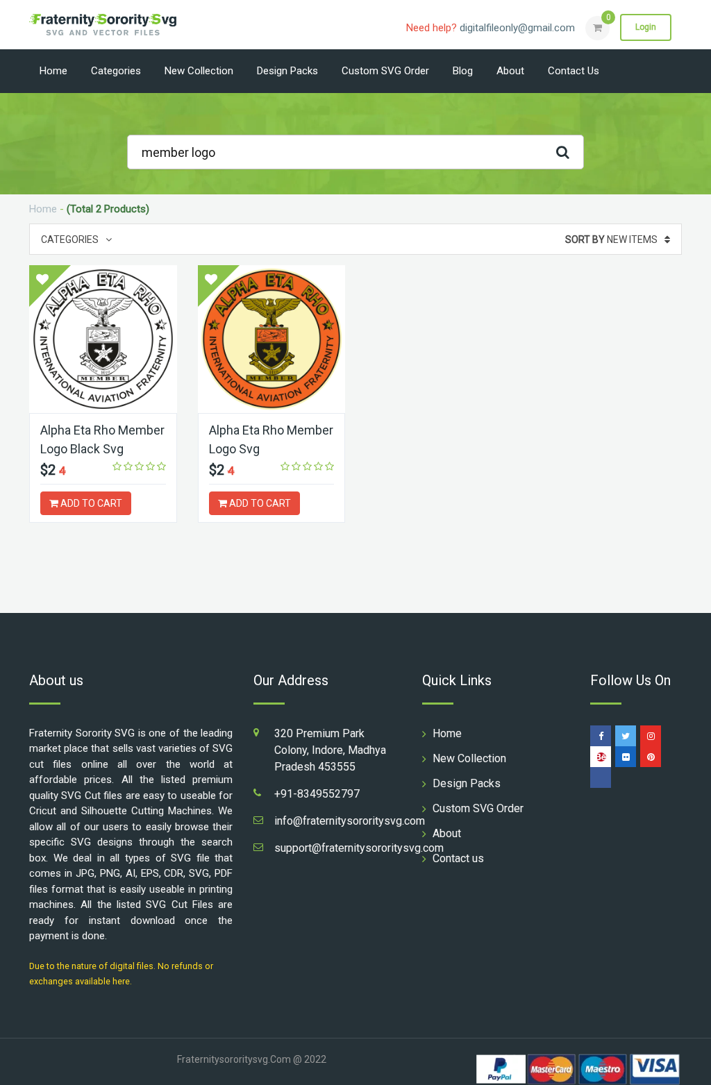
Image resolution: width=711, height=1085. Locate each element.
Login (645, 27)
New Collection (199, 71)
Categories (116, 71)
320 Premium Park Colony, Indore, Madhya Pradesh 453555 (330, 750)
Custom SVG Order (385, 71)
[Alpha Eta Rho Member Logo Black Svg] (103, 339)
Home (53, 71)
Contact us (573, 71)
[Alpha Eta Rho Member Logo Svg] (272, 339)
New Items (611, 239)
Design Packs (287, 71)
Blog (463, 71)
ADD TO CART (90, 503)
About (510, 71)
